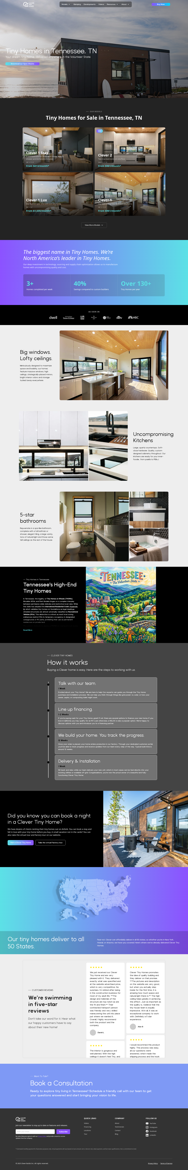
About (117, 1123)
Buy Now (161, 4)
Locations (87, 1130)
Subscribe (63, 1131)
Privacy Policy (42, 1136)
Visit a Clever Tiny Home (20, 843)
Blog (116, 1134)
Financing (87, 1127)
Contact (117, 1130)
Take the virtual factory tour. (50, 843)
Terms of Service (166, 1163)
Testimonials (119, 1127)
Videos (101, 4)
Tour (85, 1134)
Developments (89, 4)
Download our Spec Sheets (22, 64)
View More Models (92, 225)
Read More (27, 630)
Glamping (77, 4)
